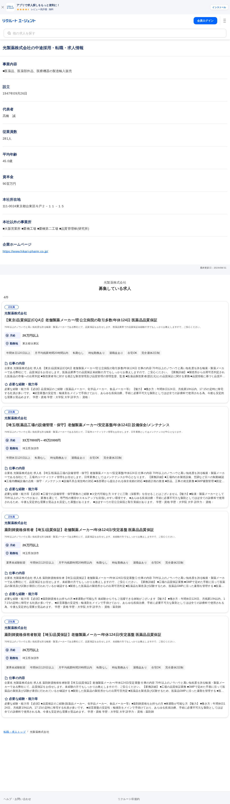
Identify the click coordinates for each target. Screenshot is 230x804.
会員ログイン (205, 20)
